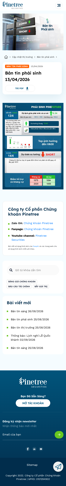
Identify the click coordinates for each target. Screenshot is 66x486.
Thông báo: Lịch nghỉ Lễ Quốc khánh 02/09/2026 (30, 337)
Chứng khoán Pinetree (38, 223)
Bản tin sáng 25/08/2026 (27, 348)
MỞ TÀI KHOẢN (33, 403)
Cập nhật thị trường (22, 57)
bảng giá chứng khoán (22, 281)
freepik (36, 246)
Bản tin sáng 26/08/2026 (27, 311)
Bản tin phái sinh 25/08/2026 (30, 319)
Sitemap (32, 464)
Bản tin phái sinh (45, 57)
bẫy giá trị (41, 286)
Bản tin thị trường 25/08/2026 (30, 327)
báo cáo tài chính (19, 286)
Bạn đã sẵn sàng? (33, 396)
